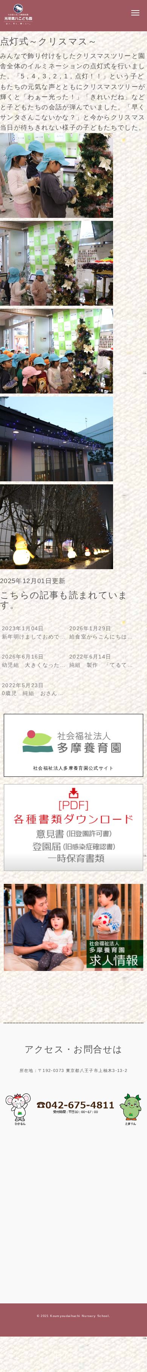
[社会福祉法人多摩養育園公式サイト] (73, 761)
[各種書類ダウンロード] (73, 869)
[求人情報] (73, 969)
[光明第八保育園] (18, 24)
